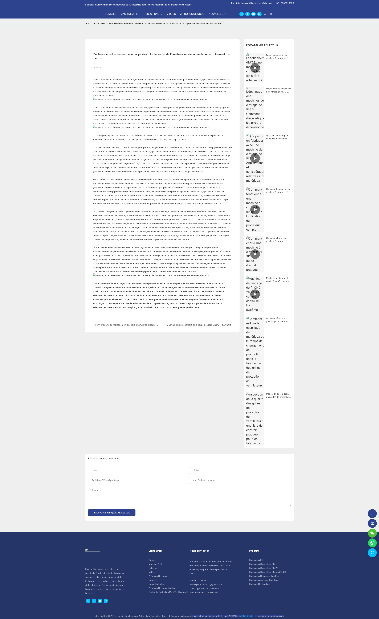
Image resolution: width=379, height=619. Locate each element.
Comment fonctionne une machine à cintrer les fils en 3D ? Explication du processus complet (278, 191)
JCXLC (88, 23)
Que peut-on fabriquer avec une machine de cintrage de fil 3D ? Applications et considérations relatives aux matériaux (277, 137)
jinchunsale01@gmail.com (250, 3)
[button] (226, 14)
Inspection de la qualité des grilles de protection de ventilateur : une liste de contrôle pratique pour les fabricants (278, 395)
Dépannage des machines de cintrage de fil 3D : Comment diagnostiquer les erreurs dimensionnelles (278, 90)
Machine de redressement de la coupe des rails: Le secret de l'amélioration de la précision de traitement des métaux (165, 23)
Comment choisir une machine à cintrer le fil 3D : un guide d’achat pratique (276, 240)
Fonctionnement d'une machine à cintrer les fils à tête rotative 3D (278, 57)
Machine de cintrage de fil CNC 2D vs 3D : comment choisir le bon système (278, 280)
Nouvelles (101, 23)
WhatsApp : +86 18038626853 (278, 3)
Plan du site (247, 616)
